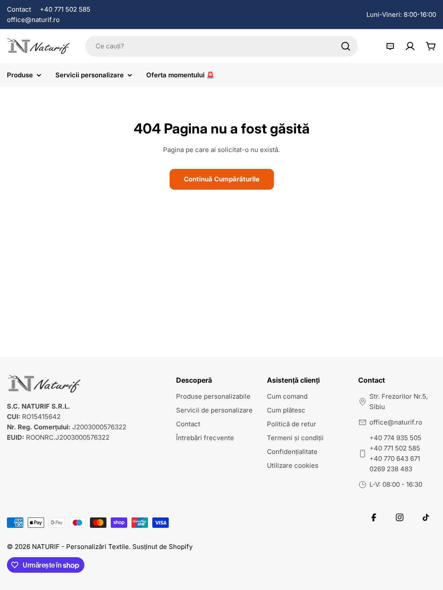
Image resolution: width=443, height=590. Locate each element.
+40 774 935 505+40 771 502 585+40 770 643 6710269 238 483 (395, 453)
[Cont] (410, 46)
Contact (19, 9)
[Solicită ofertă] (390, 46)
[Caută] (345, 46)
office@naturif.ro (33, 20)
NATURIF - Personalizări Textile (80, 546)
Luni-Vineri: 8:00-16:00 (401, 14)
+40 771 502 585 (65, 9)
